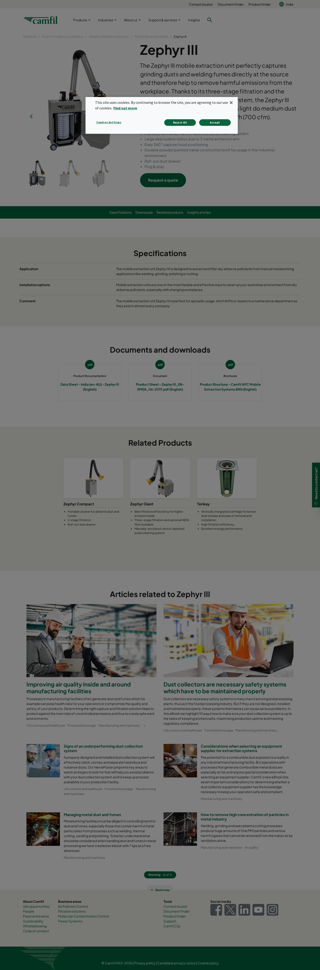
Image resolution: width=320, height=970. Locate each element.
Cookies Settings (108, 122)
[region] (162, 115)
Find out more (125, 108)
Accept (215, 122)
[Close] (231, 102)
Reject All (180, 122)
